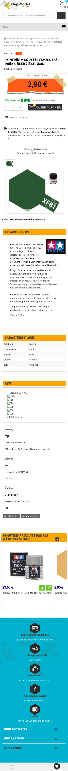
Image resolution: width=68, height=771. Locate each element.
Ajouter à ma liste (18, 117)
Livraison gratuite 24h (34, 655)
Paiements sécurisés (35, 696)
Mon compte (13, 748)
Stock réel (34, 716)
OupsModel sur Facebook (35, 635)
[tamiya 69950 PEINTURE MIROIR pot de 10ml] (27, 565)
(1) (11, 403)
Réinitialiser (17, 417)
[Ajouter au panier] (49, 588)
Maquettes (13, 38)
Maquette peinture (30, 38)
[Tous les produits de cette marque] (55, 246)
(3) (11, 399)
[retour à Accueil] (5, 38)
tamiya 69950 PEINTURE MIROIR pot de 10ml (27, 593)
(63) (12, 396)
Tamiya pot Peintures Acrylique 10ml (33, 41)
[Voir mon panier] (57, 766)
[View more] (42, 588)
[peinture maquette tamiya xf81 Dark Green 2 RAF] (10, 163)
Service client (34, 675)
